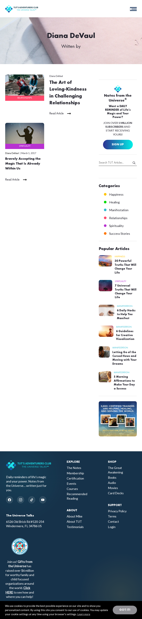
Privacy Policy (117, 511)
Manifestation (118, 210)
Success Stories (119, 233)
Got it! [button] (124, 609)
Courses (72, 489)
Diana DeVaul (56, 76)
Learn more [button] (83, 614)
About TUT (74, 521)
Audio (112, 483)
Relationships (24, 98)
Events (71, 483)
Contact (113, 521)
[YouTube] (42, 499)
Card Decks (116, 493)
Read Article (56, 113)
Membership (75, 473)
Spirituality (24, 146)
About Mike (74, 516)
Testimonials (75, 527)
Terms (112, 516)
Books (112, 477)
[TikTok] (31, 499)
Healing (114, 202)
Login (112, 527)
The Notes (74, 468)
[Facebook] (9, 499)
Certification (75, 478)
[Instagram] (20, 499)
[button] (133, 8)
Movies (113, 488)
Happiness (116, 194)
